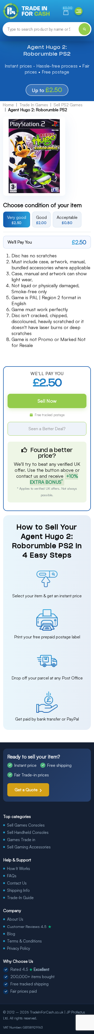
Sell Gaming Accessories (29, 847)
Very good (16, 220)
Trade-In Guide (20, 897)
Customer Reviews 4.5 (29, 926)
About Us (15, 919)
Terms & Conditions (24, 941)
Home (8, 104)
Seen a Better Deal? (47, 428)
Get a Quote (26, 789)
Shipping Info (18, 890)
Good (41, 220)
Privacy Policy (18, 948)
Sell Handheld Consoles (28, 832)
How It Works (18, 868)
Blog (11, 933)
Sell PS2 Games (68, 104)
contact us (27, 476)
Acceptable (67, 220)
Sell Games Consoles (26, 825)
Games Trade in (21, 839)
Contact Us (17, 883)
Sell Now (47, 401)
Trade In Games (33, 104)
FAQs (11, 875)
